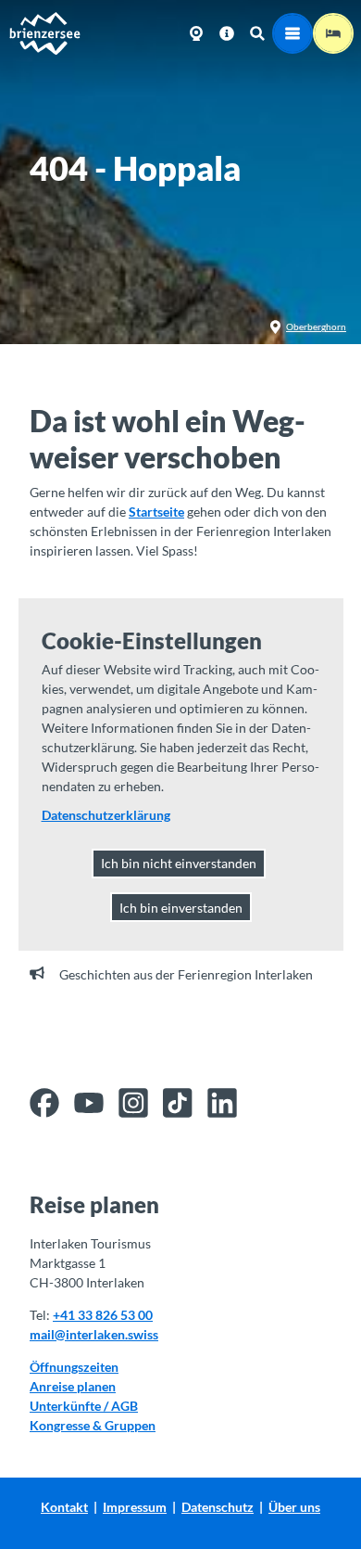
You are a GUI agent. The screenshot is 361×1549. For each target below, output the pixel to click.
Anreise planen (73, 1386)
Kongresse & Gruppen (93, 1425)
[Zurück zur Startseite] (44, 33)
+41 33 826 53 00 (103, 1315)
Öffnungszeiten (74, 1367)
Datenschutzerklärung (106, 815)
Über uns (294, 1507)
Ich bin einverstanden (181, 907)
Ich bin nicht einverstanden (178, 863)
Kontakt (64, 1507)
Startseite (156, 511)
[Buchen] (333, 33)
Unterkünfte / (70, 1406)
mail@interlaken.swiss (94, 1334)
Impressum (135, 1507)
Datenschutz (217, 1507)
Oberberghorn (316, 326)
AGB (124, 1406)
